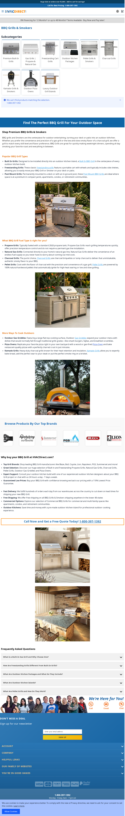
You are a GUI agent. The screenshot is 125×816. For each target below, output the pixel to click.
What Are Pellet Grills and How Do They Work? (24, 691)
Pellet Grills (97, 264)
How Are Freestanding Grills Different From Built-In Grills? (30, 665)
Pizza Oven (98, 344)
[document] (62, 808)
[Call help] (91, 705)
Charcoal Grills (43, 258)
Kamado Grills (93, 350)
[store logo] (15, 11)
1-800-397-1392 (90, 521)
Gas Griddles (81, 338)
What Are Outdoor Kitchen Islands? (19, 682)
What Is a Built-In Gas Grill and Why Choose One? (26, 657)
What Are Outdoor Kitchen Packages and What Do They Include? (33, 674)
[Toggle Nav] (2, 11)
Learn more (19, 806)
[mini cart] (122, 11)
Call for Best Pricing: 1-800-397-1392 (62, 5)
